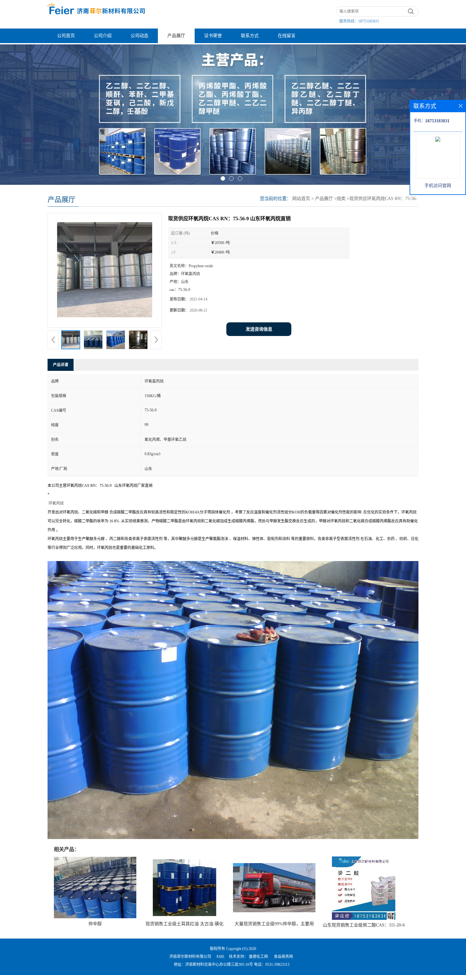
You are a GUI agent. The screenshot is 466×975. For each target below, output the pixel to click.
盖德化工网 (258, 956)
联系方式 (250, 35)
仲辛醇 (95, 923)
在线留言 (286, 35)
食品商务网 (283, 956)
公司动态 (139, 35)
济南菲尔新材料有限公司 (190, 956)
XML (220, 956)
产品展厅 (176, 35)
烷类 (341, 198)
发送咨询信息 (259, 329)
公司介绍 (103, 35)
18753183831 (368, 21)
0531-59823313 (277, 964)
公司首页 (66, 35)
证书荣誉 (213, 35)
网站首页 (301, 198)
